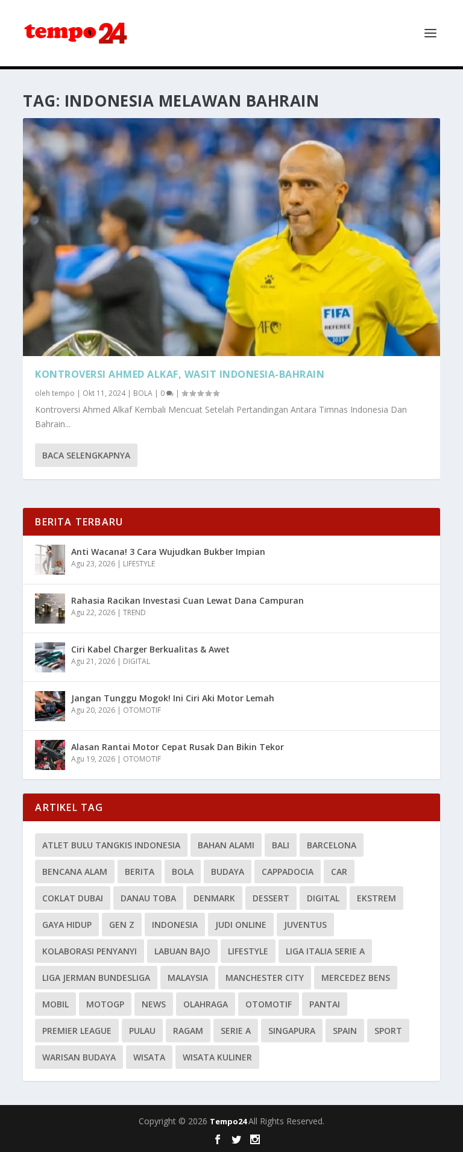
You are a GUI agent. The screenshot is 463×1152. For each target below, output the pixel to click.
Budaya (227, 871)
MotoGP (105, 1004)
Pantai (324, 1004)
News (154, 1004)
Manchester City (264, 977)
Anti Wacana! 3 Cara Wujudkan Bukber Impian (168, 551)
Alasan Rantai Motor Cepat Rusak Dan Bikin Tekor (177, 747)
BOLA (143, 393)
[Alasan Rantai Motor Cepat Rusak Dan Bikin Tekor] (50, 755)
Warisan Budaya (79, 1057)
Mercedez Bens (355, 977)
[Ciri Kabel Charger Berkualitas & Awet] (50, 657)
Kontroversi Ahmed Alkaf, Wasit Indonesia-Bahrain (179, 374)
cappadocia (287, 871)
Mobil (55, 1004)
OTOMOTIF (142, 710)
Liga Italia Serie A (325, 951)
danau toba (148, 898)
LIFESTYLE (139, 564)
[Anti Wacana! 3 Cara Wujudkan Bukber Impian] (50, 560)
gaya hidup (67, 924)
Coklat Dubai (72, 898)
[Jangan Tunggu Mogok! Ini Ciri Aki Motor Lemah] (50, 706)
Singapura (291, 1030)
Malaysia (188, 977)
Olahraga (205, 1004)
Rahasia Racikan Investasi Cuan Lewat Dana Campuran (187, 600)
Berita (139, 871)
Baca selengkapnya (86, 455)
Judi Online (240, 924)
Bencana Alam (74, 871)
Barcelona (331, 845)
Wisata (149, 1057)
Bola (183, 871)
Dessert (271, 898)
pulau (142, 1030)
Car (339, 871)
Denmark (214, 898)
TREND (134, 612)
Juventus (305, 924)
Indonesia (175, 924)
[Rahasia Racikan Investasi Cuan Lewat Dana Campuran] (50, 608)
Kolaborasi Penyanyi (89, 951)
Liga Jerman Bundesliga (96, 977)
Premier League (77, 1030)
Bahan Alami (226, 845)
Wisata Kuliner (217, 1057)
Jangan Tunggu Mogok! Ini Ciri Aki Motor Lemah (172, 698)
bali (280, 845)
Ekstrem (376, 898)
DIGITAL (136, 661)
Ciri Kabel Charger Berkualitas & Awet (150, 649)
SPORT (388, 1030)
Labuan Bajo (182, 951)
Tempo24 (229, 1121)
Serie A (236, 1030)
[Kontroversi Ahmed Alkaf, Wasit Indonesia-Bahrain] (231, 237)
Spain (345, 1030)
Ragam (188, 1030)
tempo (63, 393)
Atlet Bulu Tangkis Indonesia (111, 845)
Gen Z (121, 924)
